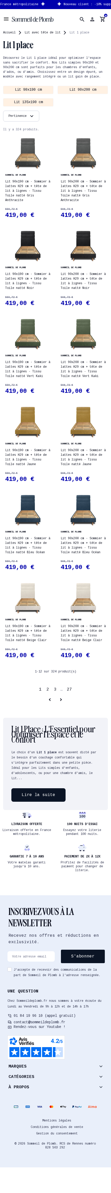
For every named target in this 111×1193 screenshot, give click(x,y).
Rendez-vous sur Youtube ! (39, 1027)
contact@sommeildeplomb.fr (39, 1022)
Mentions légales (56, 1121)
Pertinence (22, 116)
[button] (82, 19)
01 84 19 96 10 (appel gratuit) (45, 1016)
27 (69, 689)
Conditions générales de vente (57, 1127)
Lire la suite (38, 795)
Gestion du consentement (57, 1133)
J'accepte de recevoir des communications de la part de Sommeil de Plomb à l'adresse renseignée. (57, 972)
